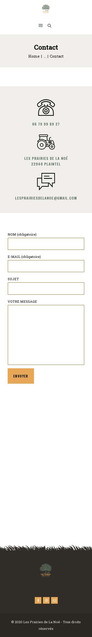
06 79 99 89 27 (46, 124)
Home (34, 56)
